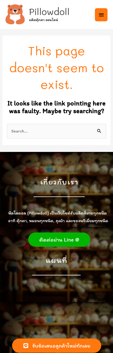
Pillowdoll (49, 11)
